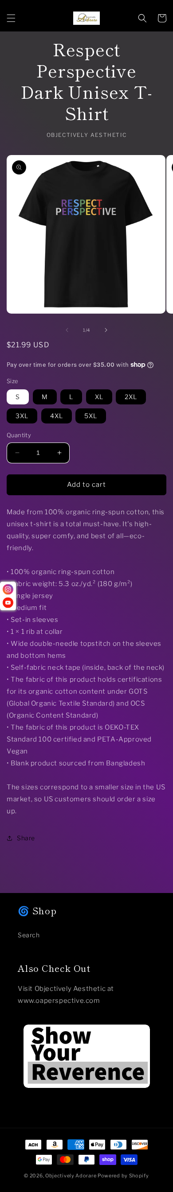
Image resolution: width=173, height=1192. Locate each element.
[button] (11, 18)
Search (29, 935)
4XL (56, 415)
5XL (90, 415)
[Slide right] (106, 330)
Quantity (19, 435)
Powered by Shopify (123, 1176)
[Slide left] (67, 330)
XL (99, 396)
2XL (131, 396)
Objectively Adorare (70, 1176)
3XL (22, 415)
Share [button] (26, 838)
